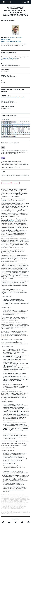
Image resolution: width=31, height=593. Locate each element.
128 (17, 132)
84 (8, 129)
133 (27, 132)
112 (25, 130)
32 (24, 123)
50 (21, 125)
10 (20, 121)
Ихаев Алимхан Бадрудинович (11, 41)
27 (14, 123)
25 (10, 123)
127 (15, 132)
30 (21, 123)
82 (4, 129)
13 (26, 121)
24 (8, 123)
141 (2, 134)
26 (12, 123)
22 (4, 123)
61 (2, 127)
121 (2, 132)
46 (12, 125)
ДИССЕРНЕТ (6, 2)
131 (23, 132)
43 (6, 125)
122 (4, 132)
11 (22, 121)
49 (18, 125)
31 (22, 123)
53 (27, 125)
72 (24, 127)
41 (2, 125)
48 (16, 125)
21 (2, 123)
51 (22, 125)
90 (21, 129)
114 (29, 130)
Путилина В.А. (5, 200)
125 (11, 132)
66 (12, 127)
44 (8, 125)
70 (21, 127)
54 (29, 125)
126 (13, 132)
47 (14, 125)
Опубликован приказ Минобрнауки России (13, 97)
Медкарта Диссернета (16, 37)
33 (27, 123)
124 (8, 132)
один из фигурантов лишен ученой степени (13, 229)
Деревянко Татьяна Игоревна (9, 59)
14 (28, 121)
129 (19, 132)
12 (24, 121)
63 (6, 127)
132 (25, 132)
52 (24, 125)
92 (24, 129)
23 (6, 123)
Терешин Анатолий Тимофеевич (10, 58)
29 (18, 123)
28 (16, 123)
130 (21, 132)
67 (14, 127)
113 (27, 130)
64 (8, 127)
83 (6, 129)
